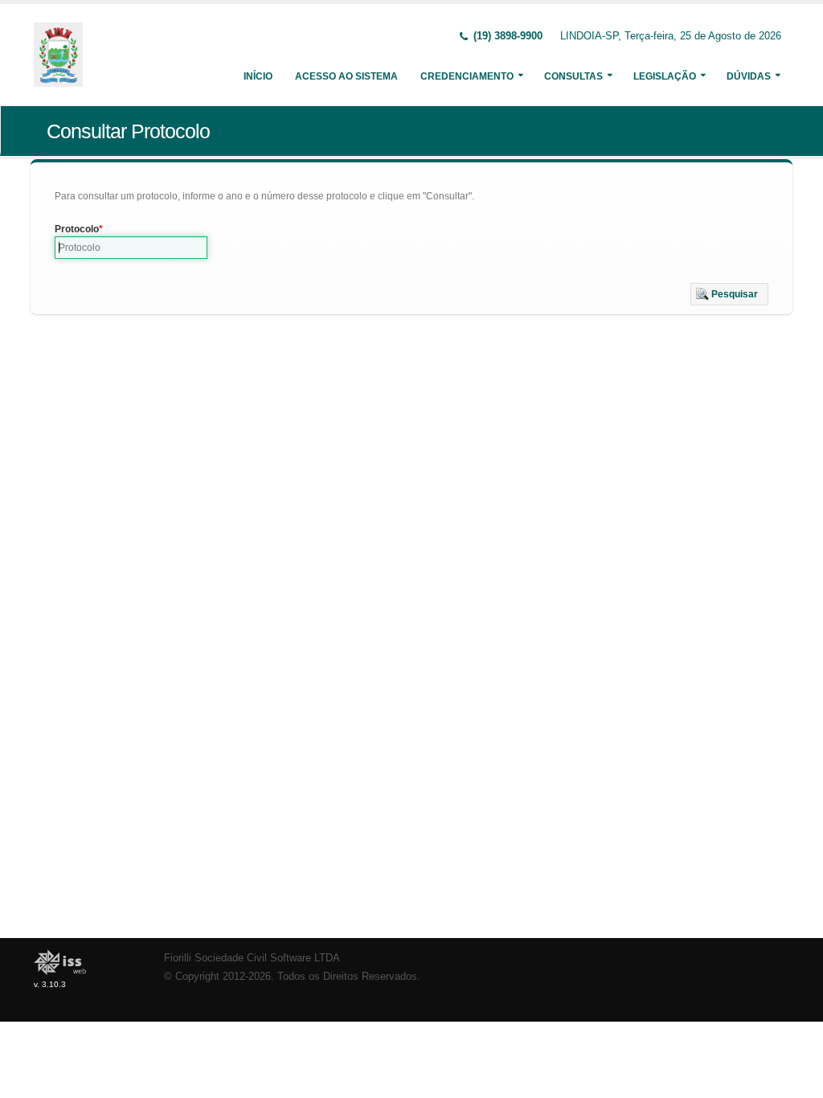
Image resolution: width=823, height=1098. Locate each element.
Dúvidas (749, 76)
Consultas (573, 76)
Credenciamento (467, 76)
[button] (729, 294)
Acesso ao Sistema (346, 76)
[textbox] (131, 247)
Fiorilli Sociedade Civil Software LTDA (252, 958)
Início (258, 76)
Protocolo (77, 229)
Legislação (664, 76)
